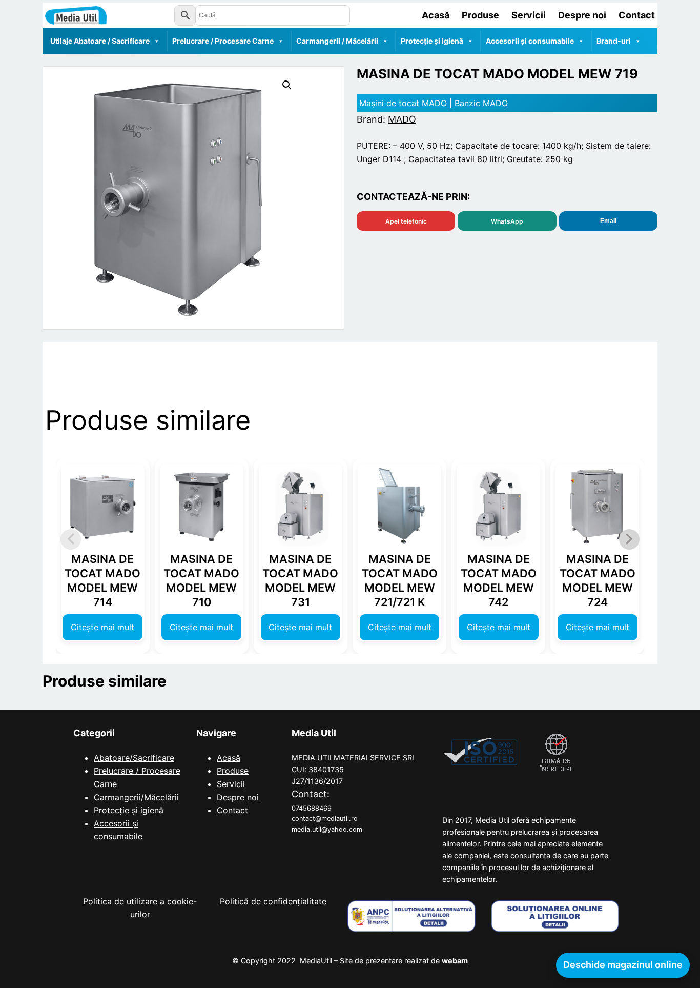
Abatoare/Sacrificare (134, 758)
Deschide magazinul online (623, 964)
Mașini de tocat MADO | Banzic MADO (433, 103)
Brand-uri (613, 40)
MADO (402, 119)
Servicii (231, 784)
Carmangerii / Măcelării (337, 40)
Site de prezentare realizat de (404, 960)
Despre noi (238, 797)
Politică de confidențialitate (273, 901)
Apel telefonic (406, 221)
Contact (232, 810)
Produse (233, 770)
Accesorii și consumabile (530, 40)
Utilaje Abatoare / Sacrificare (100, 40)
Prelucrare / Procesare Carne (223, 40)
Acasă (228, 758)
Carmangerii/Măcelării (136, 797)
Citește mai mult (102, 627)
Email (608, 221)
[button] (287, 85)
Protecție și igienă (432, 40)
